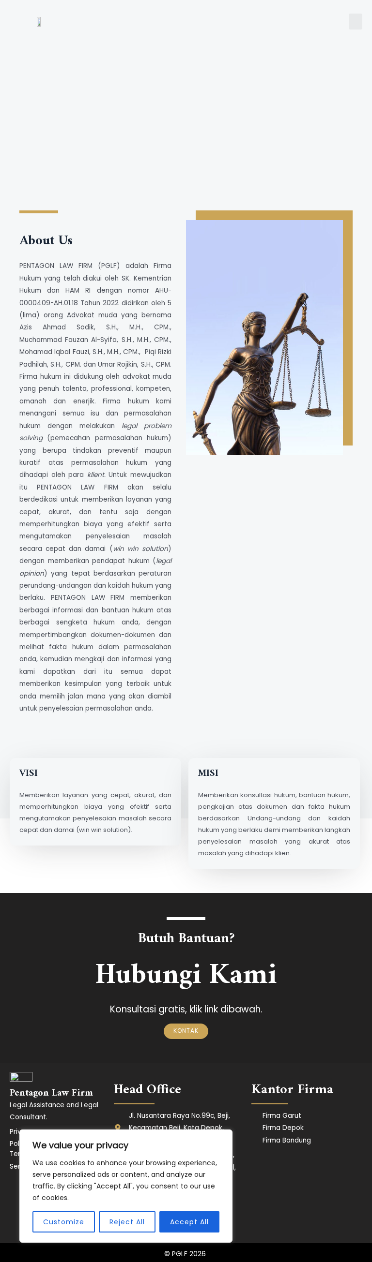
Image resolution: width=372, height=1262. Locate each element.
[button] (355, 22)
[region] (125, 1186)
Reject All (127, 1222)
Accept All (189, 1222)
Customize (63, 1222)
